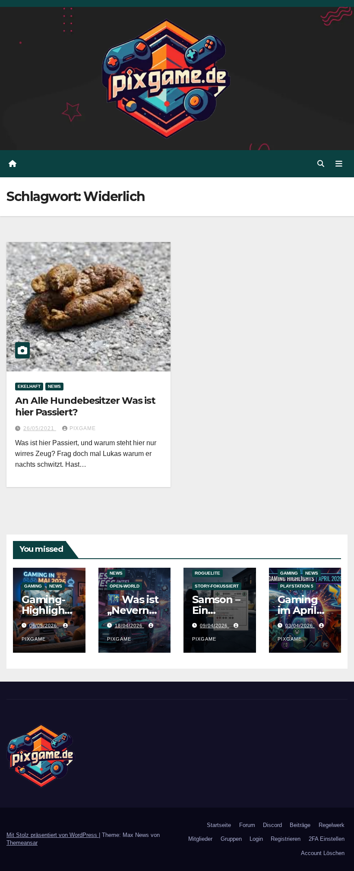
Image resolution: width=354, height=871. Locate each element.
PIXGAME (83, 428)
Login (256, 839)
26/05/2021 (39, 428)
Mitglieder (200, 839)
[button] (320, 163)
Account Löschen (323, 853)
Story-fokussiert (217, 586)
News (54, 386)
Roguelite (207, 573)
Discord (272, 825)
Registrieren (285, 839)
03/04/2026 (300, 625)
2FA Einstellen (327, 839)
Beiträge (300, 825)
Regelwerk (332, 825)
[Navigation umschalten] (339, 163)
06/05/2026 (44, 625)
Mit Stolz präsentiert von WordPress (52, 835)
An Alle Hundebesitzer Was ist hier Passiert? (85, 406)
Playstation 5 (296, 586)
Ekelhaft (29, 386)
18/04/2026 (129, 625)
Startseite (219, 825)
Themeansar (22, 843)
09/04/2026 (214, 625)
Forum (247, 825)
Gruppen (231, 839)
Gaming (33, 586)
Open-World (124, 586)
